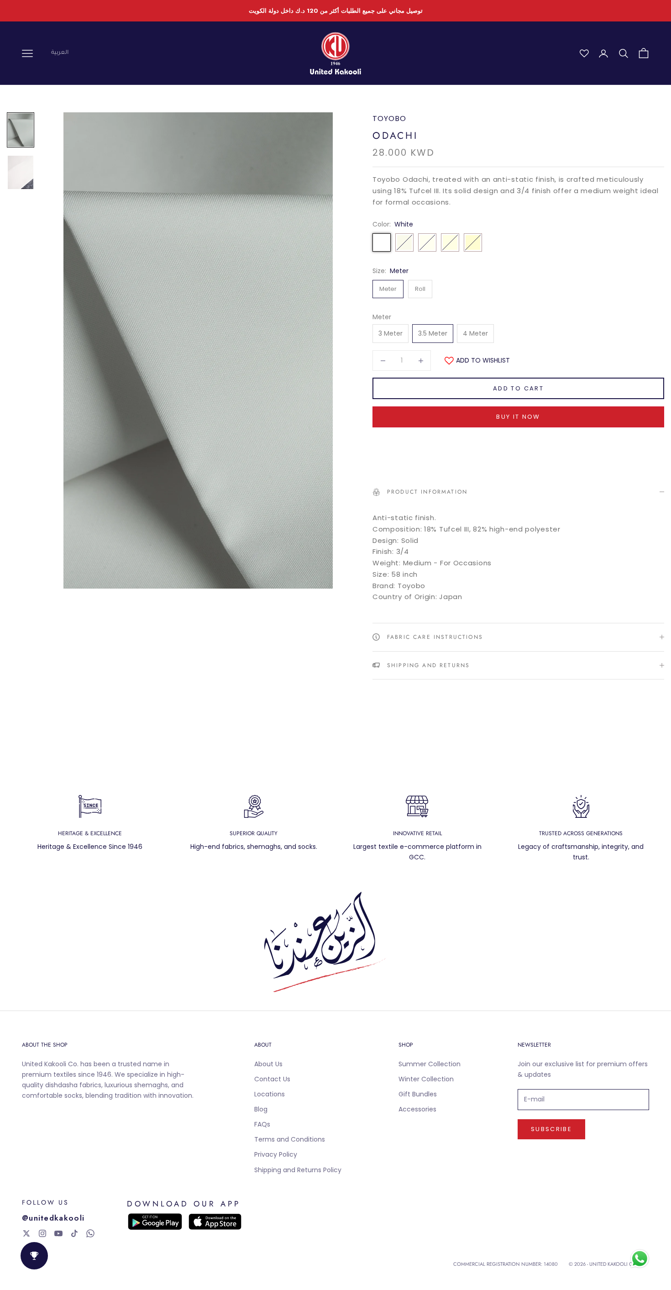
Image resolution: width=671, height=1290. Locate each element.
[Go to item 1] (20, 129)
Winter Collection (426, 1079)
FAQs (262, 1124)
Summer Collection (429, 1064)
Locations (269, 1094)
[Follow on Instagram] (42, 1233)
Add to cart (518, 388)
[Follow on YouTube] (58, 1233)
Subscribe (551, 1129)
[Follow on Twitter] (26, 1233)
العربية (59, 53)
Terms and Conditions (289, 1139)
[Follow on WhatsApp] (90, 1233)
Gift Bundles (417, 1094)
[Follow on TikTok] (74, 1233)
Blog (260, 1109)
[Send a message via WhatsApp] (639, 1258)
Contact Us (272, 1079)
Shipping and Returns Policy (297, 1169)
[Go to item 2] (20, 172)
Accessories (417, 1109)
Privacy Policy (275, 1154)
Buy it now (518, 416)
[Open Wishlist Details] (584, 53)
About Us (268, 1064)
